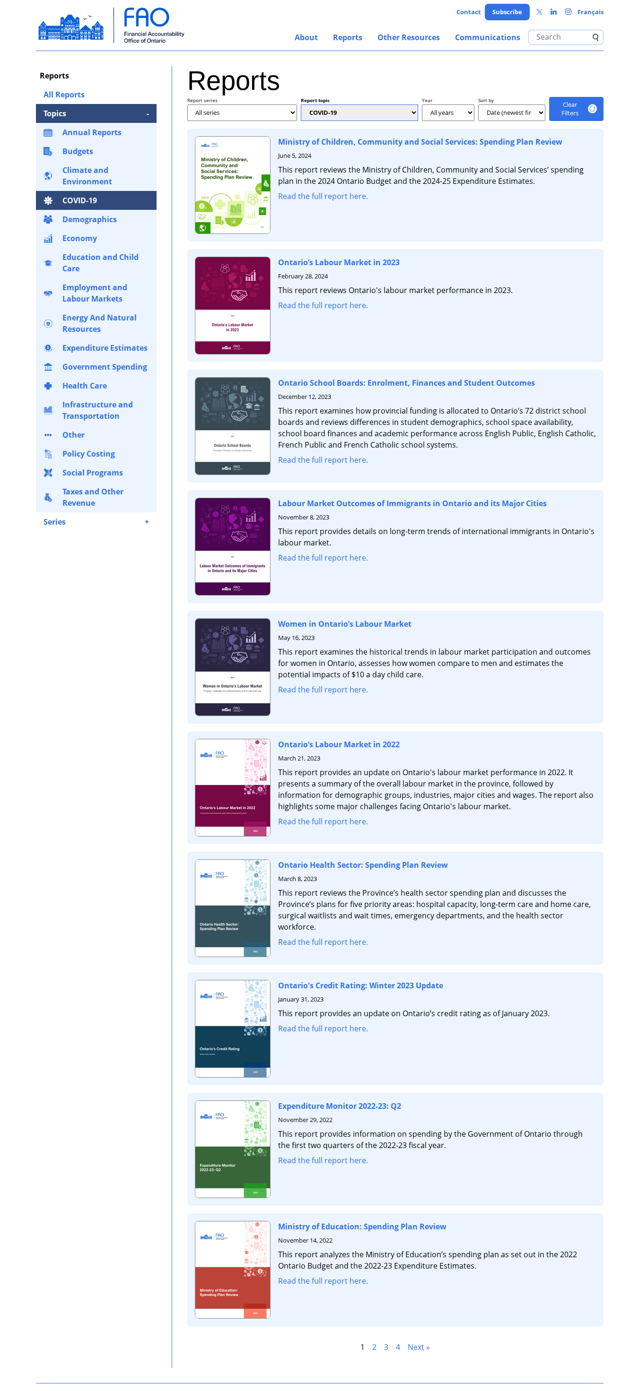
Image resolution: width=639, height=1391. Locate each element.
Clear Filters (569, 108)
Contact (468, 12)
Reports (347, 37)
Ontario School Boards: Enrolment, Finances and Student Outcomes (406, 383)
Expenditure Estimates (105, 348)
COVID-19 (79, 200)
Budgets (77, 151)
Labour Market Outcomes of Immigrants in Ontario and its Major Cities (412, 503)
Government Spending (104, 367)
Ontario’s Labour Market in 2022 (339, 744)
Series (55, 522)
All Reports (64, 94)
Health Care (84, 385)
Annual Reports (92, 132)
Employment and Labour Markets (94, 293)
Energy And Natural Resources (99, 323)
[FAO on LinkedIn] (553, 12)
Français (591, 12)
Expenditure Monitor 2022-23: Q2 (339, 1106)
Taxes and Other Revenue (92, 497)
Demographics (89, 219)
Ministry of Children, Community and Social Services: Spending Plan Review (420, 142)
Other (73, 435)
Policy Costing (88, 454)
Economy (79, 238)
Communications (487, 37)
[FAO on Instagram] (568, 12)
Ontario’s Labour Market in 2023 (339, 262)
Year (427, 100)
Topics (55, 113)
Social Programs (92, 472)
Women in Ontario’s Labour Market (344, 624)
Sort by (486, 100)
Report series (202, 100)
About (306, 37)
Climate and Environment (87, 176)
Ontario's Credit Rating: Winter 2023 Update (360, 985)
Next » (419, 1347)
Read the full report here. (323, 196)
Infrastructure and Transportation (97, 410)
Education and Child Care (100, 263)
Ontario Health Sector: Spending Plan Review (363, 865)
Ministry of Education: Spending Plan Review (362, 1226)
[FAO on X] (539, 12)
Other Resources (408, 37)
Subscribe (507, 12)
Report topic (315, 100)
